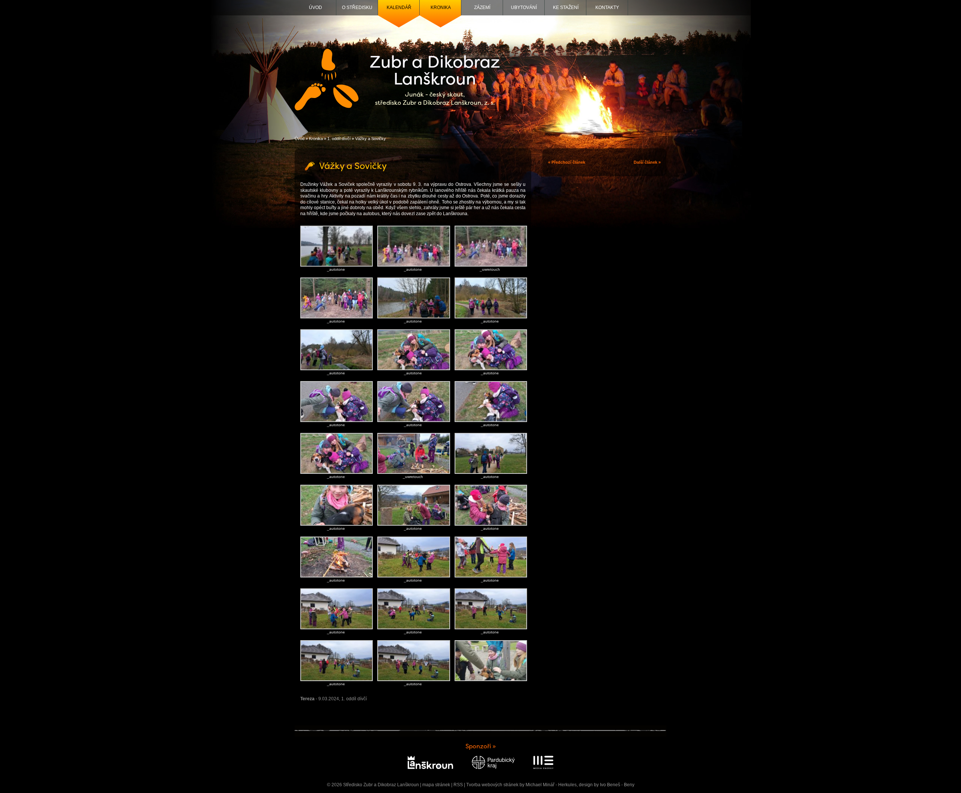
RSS (458, 784)
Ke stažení (565, 7)
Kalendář (399, 7)
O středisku (357, 7)
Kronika (441, 7)
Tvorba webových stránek (492, 784)
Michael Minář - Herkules (551, 784)
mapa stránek (436, 784)
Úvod (315, 7)
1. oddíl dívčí (339, 138)
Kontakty (607, 7)
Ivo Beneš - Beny (617, 784)
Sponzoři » (480, 746)
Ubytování (524, 7)
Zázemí (482, 7)
